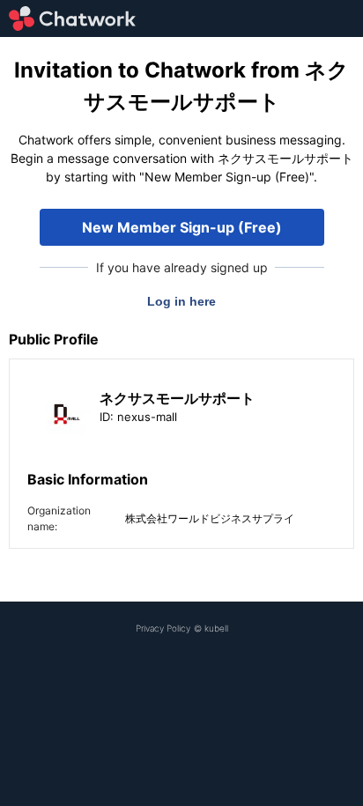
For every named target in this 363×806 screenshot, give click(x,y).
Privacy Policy (163, 628)
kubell (216, 628)
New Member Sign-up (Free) (182, 227)
